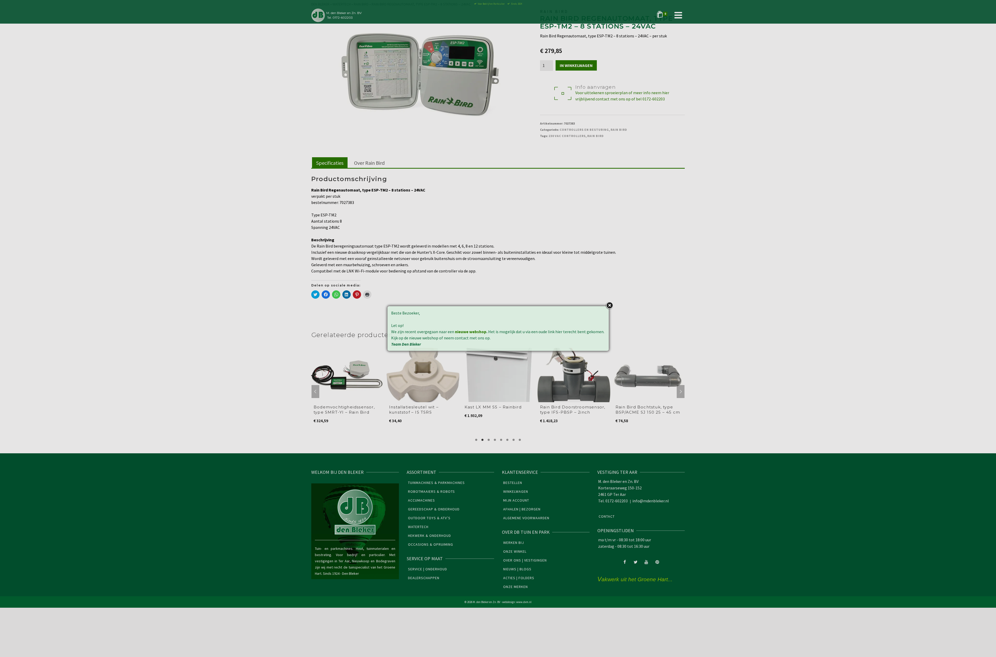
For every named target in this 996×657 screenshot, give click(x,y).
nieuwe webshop (470, 331)
